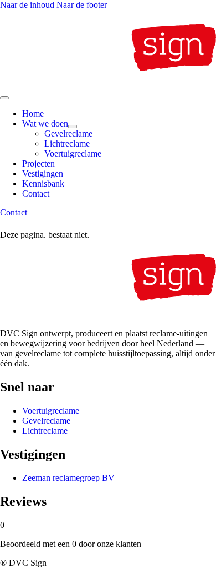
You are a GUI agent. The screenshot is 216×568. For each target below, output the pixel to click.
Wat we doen (45, 123)
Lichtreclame (67, 143)
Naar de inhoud (28, 4)
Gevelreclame (68, 133)
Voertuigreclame (72, 153)
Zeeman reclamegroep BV (68, 477)
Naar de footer (81, 4)
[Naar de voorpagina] (108, 84)
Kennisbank (43, 183)
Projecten (38, 163)
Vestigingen (42, 173)
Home (33, 113)
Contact (35, 193)
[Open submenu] (72, 126)
